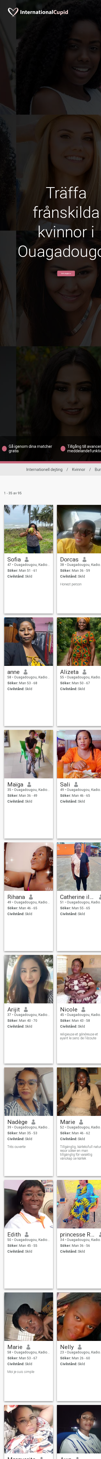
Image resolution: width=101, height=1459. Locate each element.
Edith (14, 1234)
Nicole (68, 1009)
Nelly (67, 1347)
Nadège (17, 1122)
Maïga (15, 784)
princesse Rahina (77, 1234)
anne (13, 672)
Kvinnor (78, 469)
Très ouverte (16, 1147)
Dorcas (69, 559)
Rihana (16, 897)
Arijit (13, 1009)
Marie (67, 1122)
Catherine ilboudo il (77, 897)
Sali (65, 784)
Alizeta (69, 672)
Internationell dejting (44, 469)
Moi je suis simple (20, 1372)
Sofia (14, 559)
